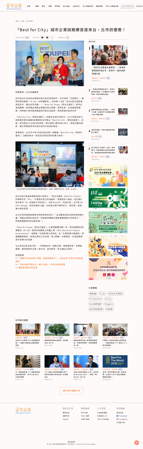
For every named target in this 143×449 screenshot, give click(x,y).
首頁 (17, 21)
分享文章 (36, 37)
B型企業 (109, 309)
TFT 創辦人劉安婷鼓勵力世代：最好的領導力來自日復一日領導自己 (57, 374)
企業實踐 (115, 369)
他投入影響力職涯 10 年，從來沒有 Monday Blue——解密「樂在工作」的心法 (86, 374)
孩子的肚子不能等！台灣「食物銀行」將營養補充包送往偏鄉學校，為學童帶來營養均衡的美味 (103, 150)
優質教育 (94, 98)
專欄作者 (66, 416)
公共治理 (29, 21)
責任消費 (94, 136)
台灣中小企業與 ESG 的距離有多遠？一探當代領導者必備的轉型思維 (27, 342)
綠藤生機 (93, 293)
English (66, 419)
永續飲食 (102, 157)
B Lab (102, 293)
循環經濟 (102, 119)
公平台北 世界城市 (116, 293)
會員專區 (139, 6)
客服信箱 (119, 412)
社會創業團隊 (102, 412)
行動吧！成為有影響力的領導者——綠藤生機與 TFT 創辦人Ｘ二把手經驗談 (115, 342)
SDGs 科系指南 (103, 419)
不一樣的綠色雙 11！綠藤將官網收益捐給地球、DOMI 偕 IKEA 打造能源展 (27, 374)
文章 (22, 21)
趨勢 (27, 38)
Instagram (123, 419)
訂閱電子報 (120, 422)
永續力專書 (85, 419)
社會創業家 (19, 338)
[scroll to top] (136, 442)
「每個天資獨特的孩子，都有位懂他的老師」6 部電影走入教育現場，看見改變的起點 (103, 91)
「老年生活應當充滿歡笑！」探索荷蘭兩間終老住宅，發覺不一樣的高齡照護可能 (108, 70)
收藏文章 (61, 37)
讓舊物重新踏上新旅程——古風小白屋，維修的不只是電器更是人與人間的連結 (103, 112)
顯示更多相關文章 (71, 390)
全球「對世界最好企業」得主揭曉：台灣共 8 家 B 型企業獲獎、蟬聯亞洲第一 (115, 374)
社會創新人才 (102, 416)
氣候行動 (55, 338)
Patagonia (109, 304)
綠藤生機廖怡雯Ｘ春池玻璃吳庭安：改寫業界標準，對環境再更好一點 (85, 342)
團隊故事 (66, 412)
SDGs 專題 (85, 416)
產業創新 (102, 78)
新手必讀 (84, 412)
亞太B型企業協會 (96, 309)
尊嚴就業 (47, 369)
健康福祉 (95, 78)
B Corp (108, 298)
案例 (107, 119)
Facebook (123, 416)
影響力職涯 (115, 338)
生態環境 (47, 338)
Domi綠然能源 (95, 304)
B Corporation (96, 298)
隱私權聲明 (71, 442)
